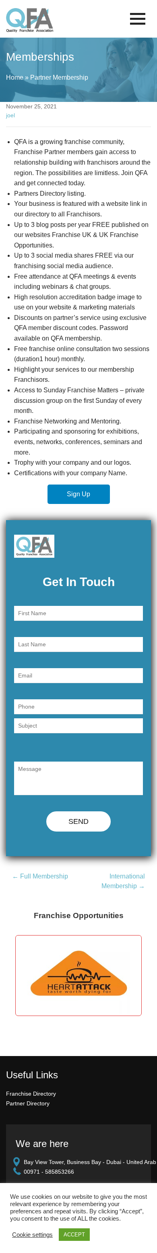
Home (14, 77)
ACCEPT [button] (74, 1235)
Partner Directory (28, 1103)
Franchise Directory (31, 1093)
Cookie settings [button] (32, 1235)
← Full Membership (40, 876)
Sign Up (78, 494)
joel (10, 115)
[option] (78, 975)
